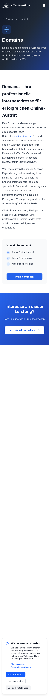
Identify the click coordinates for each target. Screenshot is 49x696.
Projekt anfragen (24, 276)
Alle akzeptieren (15, 674)
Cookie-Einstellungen (18, 688)
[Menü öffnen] (44, 5)
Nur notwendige (15, 681)
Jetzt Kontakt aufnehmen (22, 330)
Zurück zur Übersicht (16, 19)
